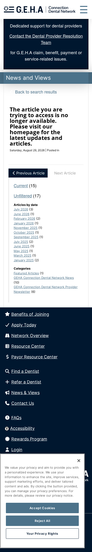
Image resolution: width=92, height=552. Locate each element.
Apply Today (23, 324)
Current (21, 185)
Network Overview (30, 335)
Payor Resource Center (34, 356)
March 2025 (22, 255)
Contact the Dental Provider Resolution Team (46, 39)
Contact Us (22, 403)
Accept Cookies (42, 508)
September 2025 (26, 237)
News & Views (25, 392)
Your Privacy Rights (42, 533)
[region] (42, 501)
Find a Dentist (25, 371)
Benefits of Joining (30, 314)
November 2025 (26, 228)
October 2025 (24, 232)
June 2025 (21, 246)
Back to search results (35, 92)
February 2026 (24, 218)
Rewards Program (29, 438)
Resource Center (28, 346)
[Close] (79, 460)
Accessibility (22, 428)
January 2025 (24, 260)
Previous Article (30, 173)
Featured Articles (26, 273)
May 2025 (21, 251)
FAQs (16, 417)
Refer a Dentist (26, 381)
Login (16, 449)
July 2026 (21, 209)
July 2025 (21, 242)
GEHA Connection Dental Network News (44, 278)
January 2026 (24, 223)
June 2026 (21, 214)
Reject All (42, 521)
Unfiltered (23, 195)
